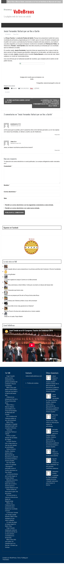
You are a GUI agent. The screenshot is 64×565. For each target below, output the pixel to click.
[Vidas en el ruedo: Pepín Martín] (6, 314)
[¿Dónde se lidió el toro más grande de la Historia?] (6, 303)
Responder (57, 134)
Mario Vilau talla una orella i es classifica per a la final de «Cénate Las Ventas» (11, 543)
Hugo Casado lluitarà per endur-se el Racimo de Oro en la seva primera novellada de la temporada (11, 533)
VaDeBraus (23, 11)
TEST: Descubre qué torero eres (13, 290)
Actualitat (7, 92)
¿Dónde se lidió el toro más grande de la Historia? (19, 306)
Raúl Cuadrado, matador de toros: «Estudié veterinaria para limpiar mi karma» (52, 481)
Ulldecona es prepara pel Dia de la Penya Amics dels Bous (21, 295)
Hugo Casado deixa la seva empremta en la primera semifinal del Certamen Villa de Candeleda (32, 269)
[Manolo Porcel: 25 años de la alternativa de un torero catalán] (6, 308)
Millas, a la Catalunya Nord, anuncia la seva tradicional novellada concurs (11, 507)
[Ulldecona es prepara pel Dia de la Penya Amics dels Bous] (6, 293)
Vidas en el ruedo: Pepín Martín (13, 316)
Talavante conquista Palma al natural (10, 432)
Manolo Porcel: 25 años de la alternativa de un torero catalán (22, 311)
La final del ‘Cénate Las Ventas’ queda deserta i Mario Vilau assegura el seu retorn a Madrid (11, 516)
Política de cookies (32, 383)
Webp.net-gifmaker (9, 274)
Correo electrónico (10, 192)
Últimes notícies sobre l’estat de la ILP (17, 101)
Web (5, 198)
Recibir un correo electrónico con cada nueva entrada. (22, 208)
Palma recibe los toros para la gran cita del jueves (11, 491)
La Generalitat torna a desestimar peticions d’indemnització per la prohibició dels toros (46, 103)
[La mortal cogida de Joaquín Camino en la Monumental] (6, 277)
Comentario (8, 166)
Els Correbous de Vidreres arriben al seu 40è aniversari (24, 2)
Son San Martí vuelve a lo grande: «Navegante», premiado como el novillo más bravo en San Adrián (11, 467)
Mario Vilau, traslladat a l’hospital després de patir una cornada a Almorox (11, 425)
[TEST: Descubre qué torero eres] (6, 287)
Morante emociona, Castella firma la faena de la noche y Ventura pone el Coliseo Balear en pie (11, 484)
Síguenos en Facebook (11, 227)
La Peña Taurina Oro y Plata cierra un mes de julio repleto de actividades (11, 444)
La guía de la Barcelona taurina (52, 455)
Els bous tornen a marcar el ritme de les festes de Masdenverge (11, 498)
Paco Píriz (15, 34)
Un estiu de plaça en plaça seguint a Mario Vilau (11, 524)
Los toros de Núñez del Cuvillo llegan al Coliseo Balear (11, 476)
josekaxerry (14, 124)
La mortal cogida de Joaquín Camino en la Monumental (20, 280)
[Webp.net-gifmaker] (6, 271)
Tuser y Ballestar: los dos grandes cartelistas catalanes (52, 466)
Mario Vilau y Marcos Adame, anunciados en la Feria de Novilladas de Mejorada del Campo (11, 409)
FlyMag (23, 558)
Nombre (7, 185)
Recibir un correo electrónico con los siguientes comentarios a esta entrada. (29, 205)
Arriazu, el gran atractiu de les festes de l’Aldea (11, 437)
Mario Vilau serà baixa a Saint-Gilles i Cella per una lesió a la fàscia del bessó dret (28, 285)
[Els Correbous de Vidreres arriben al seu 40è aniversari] (6, 298)
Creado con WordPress (9, 558)
